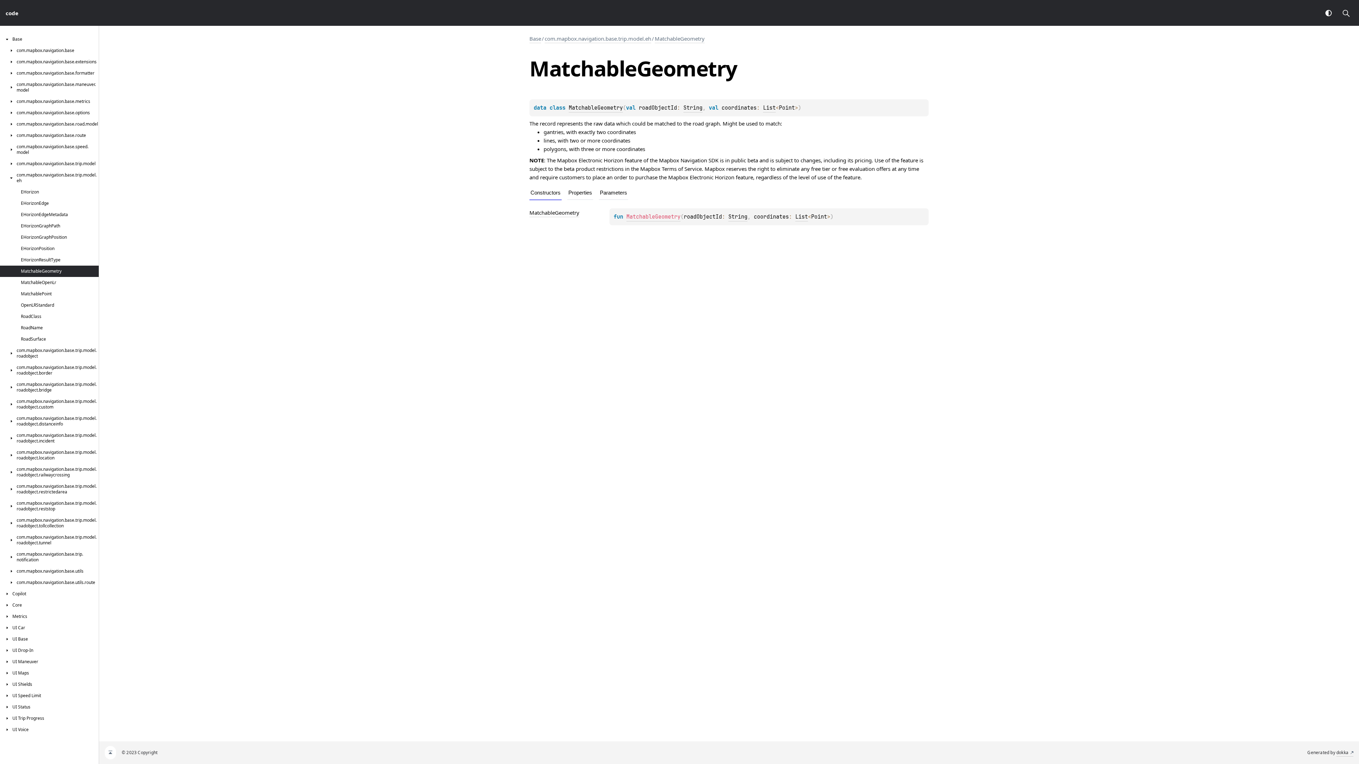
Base (535, 38)
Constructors (546, 193)
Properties (580, 193)
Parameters (613, 193)
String (693, 107)
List (769, 107)
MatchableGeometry (680, 38)
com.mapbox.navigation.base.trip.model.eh (598, 38)
